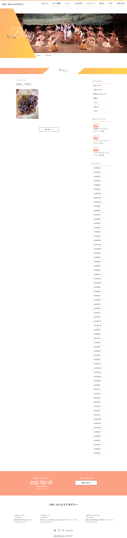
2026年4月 (97, 185)
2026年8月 (97, 168)
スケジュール (91, 4)
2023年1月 (97, 317)
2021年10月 (97, 377)
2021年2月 (97, 411)
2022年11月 (97, 325)
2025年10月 (97, 202)
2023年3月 (97, 313)
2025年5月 (97, 223)
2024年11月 (97, 245)
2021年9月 (97, 381)
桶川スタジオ (97, 85)
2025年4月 (97, 228)
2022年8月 (97, 334)
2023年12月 (97, 279)
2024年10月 (97, 249)
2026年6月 (97, 176)
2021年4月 (97, 402)
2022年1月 (97, 364)
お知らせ (101, 4)
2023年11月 (97, 283)
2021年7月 (97, 389)
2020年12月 (97, 419)
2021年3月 (97, 406)
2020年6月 (97, 445)
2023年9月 (97, 287)
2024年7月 (97, 262)
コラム (95, 102)
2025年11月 (97, 198)
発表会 (95, 98)
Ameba (69, 530)
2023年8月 (97, 291)
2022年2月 (97, 359)
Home (38, 55)
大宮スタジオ (97, 90)
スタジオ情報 (56, 4)
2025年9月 (97, 206)
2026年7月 (97, 172)
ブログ (110, 4)
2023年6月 (97, 300)
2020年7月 (97, 440)
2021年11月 (97, 372)
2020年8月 (97, 436)
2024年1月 (97, 274)
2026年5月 (97, 181)
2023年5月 (97, 304)
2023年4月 (97, 308)
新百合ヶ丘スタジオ (99, 94)
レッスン (67, 4)
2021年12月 (97, 368)
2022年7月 (97, 338)
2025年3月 (97, 232)
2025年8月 (97, 210)
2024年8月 (97, 257)
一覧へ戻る (47, 129)
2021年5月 (97, 398)
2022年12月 (97, 321)
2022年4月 (97, 351)
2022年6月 (97, 342)
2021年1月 (97, 415)
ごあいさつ (44, 4)
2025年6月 (97, 219)
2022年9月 (97, 330)
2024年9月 (97, 253)
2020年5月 (97, 449)
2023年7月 (97, 296)
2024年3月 (97, 270)
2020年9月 (97, 432)
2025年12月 (97, 193)
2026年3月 (97, 189)
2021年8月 (97, 385)
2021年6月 (97, 394)
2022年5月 (97, 347)
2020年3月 (97, 453)
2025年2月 (97, 236)
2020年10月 (97, 428)
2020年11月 (97, 423)
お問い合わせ (121, 4)
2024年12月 (97, 240)
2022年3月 (97, 355)
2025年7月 (97, 215)
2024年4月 (97, 266)
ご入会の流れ (78, 4)
